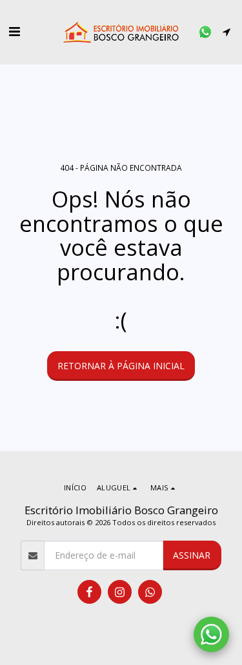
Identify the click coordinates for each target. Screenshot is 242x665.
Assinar (191, 555)
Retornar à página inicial (121, 366)
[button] (14, 31)
